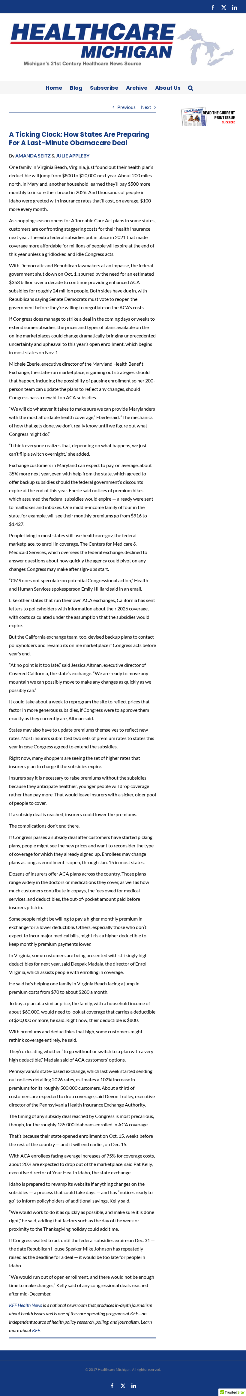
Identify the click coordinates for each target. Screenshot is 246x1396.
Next (146, 107)
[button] (190, 87)
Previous (126, 107)
